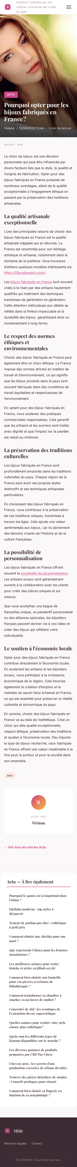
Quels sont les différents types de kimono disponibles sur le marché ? (35, 1038)
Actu (11, 94)
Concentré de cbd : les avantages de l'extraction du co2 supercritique (34, 1011)
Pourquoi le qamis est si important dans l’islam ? (38, 898)
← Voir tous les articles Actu (25, 847)
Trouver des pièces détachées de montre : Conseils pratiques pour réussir (38, 1079)
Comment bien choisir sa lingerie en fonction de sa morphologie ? (35, 1093)
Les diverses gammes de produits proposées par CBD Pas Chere (33, 1052)
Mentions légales (15, 1143)
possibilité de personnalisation (44, 573)
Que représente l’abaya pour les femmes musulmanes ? (38, 952)
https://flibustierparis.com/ (24, 273)
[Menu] (69, 7)
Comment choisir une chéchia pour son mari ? (37, 938)
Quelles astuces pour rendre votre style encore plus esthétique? (37, 1025)
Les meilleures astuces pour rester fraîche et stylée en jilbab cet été (34, 966)
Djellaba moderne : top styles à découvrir (31, 911)
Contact (37, 1143)
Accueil (8, 144)
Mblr (18, 1131)
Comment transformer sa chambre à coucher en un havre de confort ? (35, 997)
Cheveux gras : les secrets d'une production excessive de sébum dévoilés (38, 1066)
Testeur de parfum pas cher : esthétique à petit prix (37, 925)
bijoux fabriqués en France (31, 282)
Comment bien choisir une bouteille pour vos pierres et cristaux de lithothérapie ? (35, 981)
